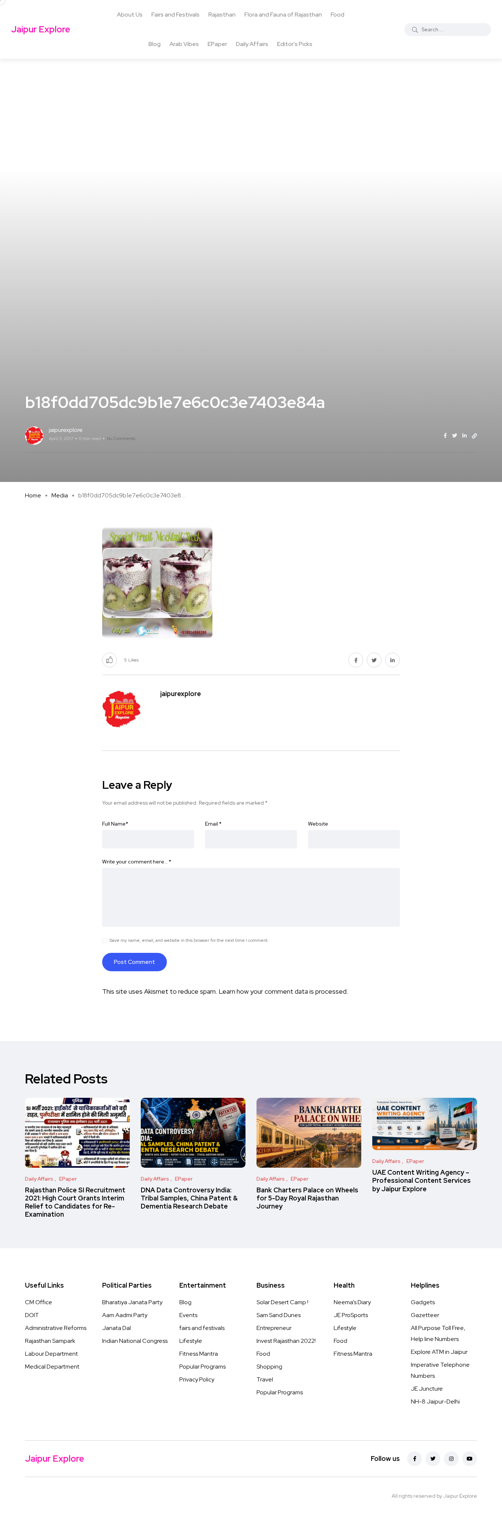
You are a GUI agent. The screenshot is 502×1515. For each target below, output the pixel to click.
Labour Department (51, 1354)
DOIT (32, 1315)
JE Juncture (427, 1388)
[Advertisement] (251, 114)
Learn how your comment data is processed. (283, 991)
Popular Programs (202, 1366)
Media (59, 495)
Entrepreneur (274, 1328)
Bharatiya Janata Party (132, 1302)
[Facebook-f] (414, 1458)
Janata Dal (116, 1328)
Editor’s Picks (294, 44)
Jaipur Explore (40, 29)
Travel (265, 1379)
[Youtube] (469, 1458)
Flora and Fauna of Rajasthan (283, 14)
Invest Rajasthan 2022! (286, 1341)
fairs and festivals (202, 1328)
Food (337, 14)
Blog (154, 44)
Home (33, 495)
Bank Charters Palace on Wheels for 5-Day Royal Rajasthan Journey (307, 1198)
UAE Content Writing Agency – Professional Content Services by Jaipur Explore (421, 1180)
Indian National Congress (135, 1341)
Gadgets (423, 1302)
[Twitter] (433, 1458)
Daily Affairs (252, 44)
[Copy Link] (474, 436)
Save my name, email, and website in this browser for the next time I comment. (189, 940)
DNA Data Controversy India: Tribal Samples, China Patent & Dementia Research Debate (189, 1198)
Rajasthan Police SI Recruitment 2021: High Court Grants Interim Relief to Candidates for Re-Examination (75, 1202)
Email (213, 823)
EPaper (217, 44)
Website (318, 823)
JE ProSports (351, 1315)
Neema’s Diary (352, 1302)
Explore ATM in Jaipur (439, 1352)
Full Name (115, 823)
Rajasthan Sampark (50, 1341)
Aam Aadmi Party (124, 1315)
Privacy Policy (196, 1379)
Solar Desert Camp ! (282, 1302)
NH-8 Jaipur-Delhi (435, 1401)
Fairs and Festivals (175, 14)
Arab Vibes (184, 44)
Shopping (269, 1366)
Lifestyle (190, 1341)
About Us (130, 14)
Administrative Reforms (55, 1328)
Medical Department (52, 1366)
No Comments (121, 438)
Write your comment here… (136, 861)
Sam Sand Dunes (279, 1315)
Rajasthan (222, 14)
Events (188, 1315)
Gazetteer (425, 1315)
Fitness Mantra (198, 1354)
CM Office (38, 1302)
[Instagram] (451, 1458)
